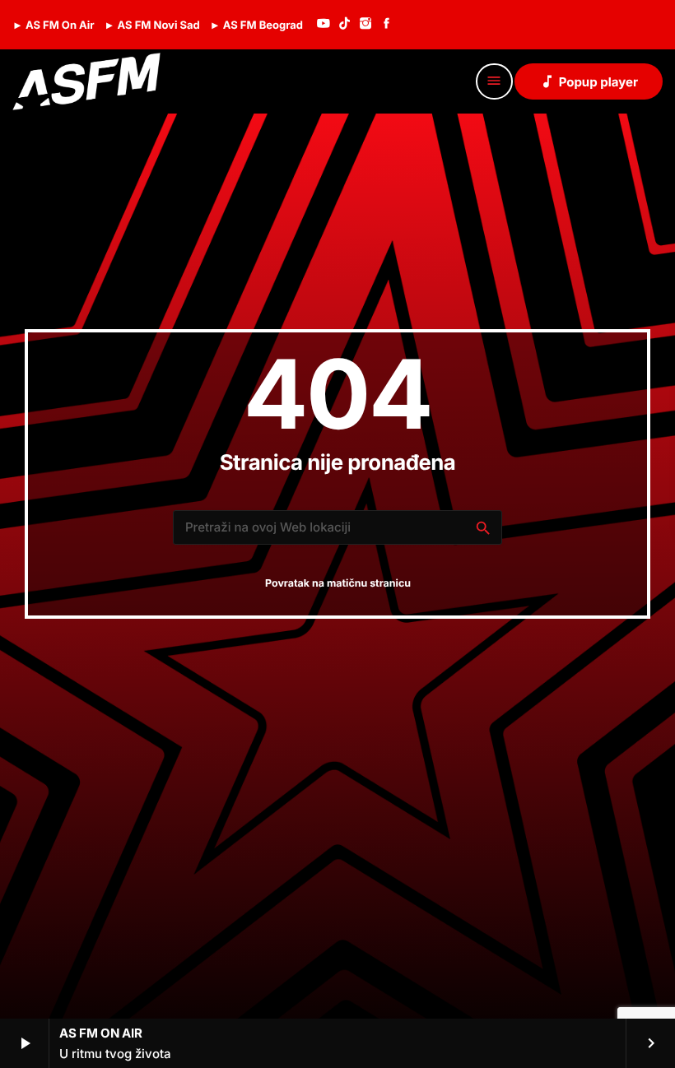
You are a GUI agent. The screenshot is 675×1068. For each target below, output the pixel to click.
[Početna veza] (86, 81)
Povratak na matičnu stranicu (338, 584)
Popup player (588, 81)
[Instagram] (365, 24)
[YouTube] (323, 24)
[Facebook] (386, 24)
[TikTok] (344, 24)
